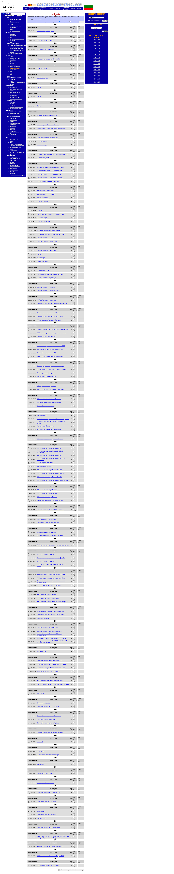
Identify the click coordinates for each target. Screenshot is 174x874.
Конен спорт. (41, 258)
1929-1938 (97, 55)
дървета (12, 40)
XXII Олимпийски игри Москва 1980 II (49, 455)
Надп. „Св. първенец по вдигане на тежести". (51, 356)
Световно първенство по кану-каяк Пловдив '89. (52, 614)
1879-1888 (97, 39)
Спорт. (39, 87)
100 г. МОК (40, 693)
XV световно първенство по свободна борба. (50, 214)
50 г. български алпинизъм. (45, 462)
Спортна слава (41, 818)
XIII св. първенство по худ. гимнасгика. (49, 585)
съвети (73, 8)
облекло (12, 94)
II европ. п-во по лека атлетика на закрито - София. (53, 329)
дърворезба (13, 95)
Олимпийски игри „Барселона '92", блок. (49, 631)
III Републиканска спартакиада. (46, 300)
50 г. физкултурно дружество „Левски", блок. (51, 234)
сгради (12, 103)
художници (13, 126)
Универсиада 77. (42, 415)
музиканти (13, 131)
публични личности (16, 133)
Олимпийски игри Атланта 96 (46, 719)
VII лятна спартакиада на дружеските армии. (50, 611)
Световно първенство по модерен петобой (50, 732)
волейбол (13, 60)
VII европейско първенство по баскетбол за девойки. (53, 419)
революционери (15, 123)
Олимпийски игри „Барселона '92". (48, 627)
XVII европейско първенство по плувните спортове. (53, 545)
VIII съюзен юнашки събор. (45, 49)
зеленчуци (13, 35)
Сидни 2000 (40, 764)
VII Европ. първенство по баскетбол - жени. (50, 167)
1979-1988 (97, 70)
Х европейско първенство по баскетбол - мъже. (51, 128)
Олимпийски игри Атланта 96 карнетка (49, 716)
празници (13, 154)
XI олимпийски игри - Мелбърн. (47, 115)
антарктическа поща (41, 8)
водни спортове (15, 66)
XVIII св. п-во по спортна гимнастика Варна (50, 389)
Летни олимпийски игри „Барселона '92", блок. (51, 664)
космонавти (13, 120)
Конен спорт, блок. (43, 261)
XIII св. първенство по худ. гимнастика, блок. (51, 578)
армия (12, 171)
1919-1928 (97, 52)
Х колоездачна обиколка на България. (48, 181)
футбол (12, 56)
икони (11, 91)
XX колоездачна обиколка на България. (49, 320)
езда (11, 73)
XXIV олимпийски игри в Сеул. (47, 594)
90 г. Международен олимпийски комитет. (50, 535)
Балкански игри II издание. (45, 40)
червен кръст (14, 168)
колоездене (13, 63)
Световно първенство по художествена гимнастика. (52, 303)
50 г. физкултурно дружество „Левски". (49, 230)
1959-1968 (97, 64)
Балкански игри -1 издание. (45, 31)
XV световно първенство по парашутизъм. (50, 500)
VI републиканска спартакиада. (46, 532)
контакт (58, 8)
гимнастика (13, 70)
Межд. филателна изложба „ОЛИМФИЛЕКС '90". (52, 638)
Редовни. (40, 210)
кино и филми (14, 113)
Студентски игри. (42, 141)
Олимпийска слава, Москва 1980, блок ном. (50, 510)
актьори (12, 129)
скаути (12, 162)
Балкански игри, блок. (44, 221)
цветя (11, 37)
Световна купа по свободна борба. (47, 137)
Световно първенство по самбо (46, 801)
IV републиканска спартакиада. (46, 386)
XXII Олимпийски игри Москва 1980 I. (49, 448)
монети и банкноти (16, 99)
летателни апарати (16, 47)
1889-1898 (97, 42)
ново (25, 8)
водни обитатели (15, 31)
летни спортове (15, 68)
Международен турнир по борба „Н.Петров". (50, 274)
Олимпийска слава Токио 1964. (46, 250)
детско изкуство (15, 97)
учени (11, 136)
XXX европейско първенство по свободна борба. (52, 574)
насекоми (13, 27)
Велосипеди (40, 751)
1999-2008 (97, 76)
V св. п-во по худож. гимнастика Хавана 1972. (51, 346)
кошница (79, 8)
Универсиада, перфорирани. (45, 190)
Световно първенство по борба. (46, 336)
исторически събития (16, 147)
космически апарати (16, 48)
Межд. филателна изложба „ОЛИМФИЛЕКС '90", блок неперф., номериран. (52, 641)
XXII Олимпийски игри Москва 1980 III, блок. (51, 473)
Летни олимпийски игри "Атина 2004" (49, 792)
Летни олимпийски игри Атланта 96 (48, 706)
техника (12, 173)
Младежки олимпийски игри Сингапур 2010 (50, 846)
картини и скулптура (16, 89)
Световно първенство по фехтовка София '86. (51, 558)
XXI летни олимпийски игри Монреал (49, 399)
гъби (11, 42)
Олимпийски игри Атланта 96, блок (48, 723)
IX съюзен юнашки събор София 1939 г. (49, 59)
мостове (12, 102)
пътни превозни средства (18, 45)
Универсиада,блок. (43, 197)
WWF (11, 29)
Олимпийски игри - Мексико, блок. (48, 290)
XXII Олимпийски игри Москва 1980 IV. (49, 477)
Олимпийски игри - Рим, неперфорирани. (50, 177)
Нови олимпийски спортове (45, 783)
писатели (12, 128)
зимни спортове (15, 58)
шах (11, 61)
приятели (51, 8)
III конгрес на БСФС (43, 270)
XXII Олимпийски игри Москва (47, 490)
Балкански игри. (42, 68)
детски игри (13, 87)
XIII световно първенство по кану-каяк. (49, 429)
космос (12, 84)
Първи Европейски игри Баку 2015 (48, 865)
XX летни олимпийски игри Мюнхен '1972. (50, 349)
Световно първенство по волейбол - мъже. (50, 313)
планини (12, 79)
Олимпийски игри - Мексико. (46, 287)
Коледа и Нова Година (17, 145)
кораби (12, 52)
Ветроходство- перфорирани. (46, 373)
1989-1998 (97, 73)
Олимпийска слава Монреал (45, 406)
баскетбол (13, 65)
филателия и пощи (16, 144)
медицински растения (17, 39)
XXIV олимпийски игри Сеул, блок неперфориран (52, 601)
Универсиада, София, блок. (45, 426)
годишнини (13, 150)
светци (12, 121)
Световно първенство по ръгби (46, 814)
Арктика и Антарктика (17, 82)
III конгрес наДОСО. (43, 157)
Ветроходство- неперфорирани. (46, 376)
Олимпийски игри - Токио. (45, 238)
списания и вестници (16, 115)
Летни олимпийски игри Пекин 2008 (48, 827)
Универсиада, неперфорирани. (46, 194)
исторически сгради (16, 108)
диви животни (14, 23)
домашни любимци (16, 19)
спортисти (13, 118)
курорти (12, 105)
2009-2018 (97, 79)
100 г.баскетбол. (42, 651)
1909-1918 (97, 48)
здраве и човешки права (17, 175)
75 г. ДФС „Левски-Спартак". (46, 554)
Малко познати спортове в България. (48, 671)
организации (14, 165)
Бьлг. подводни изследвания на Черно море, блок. (52, 369)
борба (11, 74)
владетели (13, 134)
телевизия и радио (15, 112)
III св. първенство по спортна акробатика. (50, 439)
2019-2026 (97, 82)
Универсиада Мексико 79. (45, 466)
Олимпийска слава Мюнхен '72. (46, 353)
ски (11, 71)
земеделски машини (16, 53)
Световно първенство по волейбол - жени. (50, 316)
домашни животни (16, 26)
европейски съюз (15, 158)
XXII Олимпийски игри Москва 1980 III (49, 470)
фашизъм (13, 160)
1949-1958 (97, 61)
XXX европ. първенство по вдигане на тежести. (51, 333)
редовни (12, 163)
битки (11, 149)
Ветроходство (41, 811)
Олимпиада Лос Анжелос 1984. (46, 519)
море (11, 81)
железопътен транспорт (17, 50)
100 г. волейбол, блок (43, 703)
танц (11, 141)
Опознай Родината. (43, 201)
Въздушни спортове (43, 618)
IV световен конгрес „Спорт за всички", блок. (51, 668)
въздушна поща (15, 166)
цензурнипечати (31, 8)
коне (11, 21)
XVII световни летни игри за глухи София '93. (51, 680)
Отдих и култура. (42, 78)
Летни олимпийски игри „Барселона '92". (50, 660)
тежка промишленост (16, 107)
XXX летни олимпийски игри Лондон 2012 (50, 856)
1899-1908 (97, 45)
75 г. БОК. (40, 742)
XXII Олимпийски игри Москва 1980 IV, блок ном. (52, 480)
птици (11, 24)
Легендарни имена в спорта (45, 773)
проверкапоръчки (66, 8)
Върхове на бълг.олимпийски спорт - (48, 755)
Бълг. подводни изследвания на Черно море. (50, 366)
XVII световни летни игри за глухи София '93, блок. (53, 684)
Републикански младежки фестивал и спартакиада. (52, 154)
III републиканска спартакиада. (46, 278)
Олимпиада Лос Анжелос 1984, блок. (48, 522)
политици (13, 124)
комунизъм (13, 157)
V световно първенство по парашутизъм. (49, 170)
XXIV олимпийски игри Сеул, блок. (48, 598)
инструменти (14, 139)
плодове (12, 34)
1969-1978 (97, 67)
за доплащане (14, 170)
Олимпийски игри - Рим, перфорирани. (49, 174)
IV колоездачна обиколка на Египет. (48, 125)
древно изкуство (15, 92)
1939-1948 (97, 58)
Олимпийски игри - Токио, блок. (47, 241)
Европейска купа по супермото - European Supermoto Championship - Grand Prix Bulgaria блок (53, 837)
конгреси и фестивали (17, 152)
